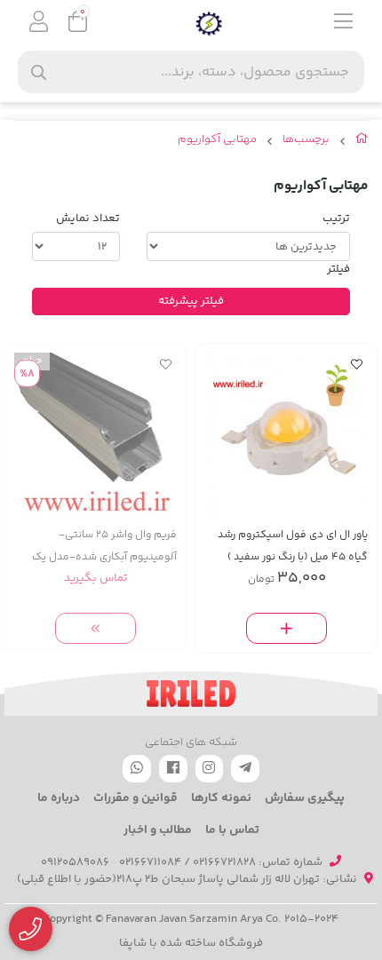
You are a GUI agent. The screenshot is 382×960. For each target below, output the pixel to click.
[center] (38, 72)
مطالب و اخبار (157, 830)
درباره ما (58, 798)
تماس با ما (232, 830)
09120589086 (75, 862)
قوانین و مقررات (135, 798)
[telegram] (245, 768)
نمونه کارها (221, 798)
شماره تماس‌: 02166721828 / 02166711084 (220, 862)
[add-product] (287, 628)
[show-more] (96, 628)
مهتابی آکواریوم (217, 139)
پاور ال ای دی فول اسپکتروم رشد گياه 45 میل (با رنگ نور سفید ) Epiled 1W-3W (293, 547)
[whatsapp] (137, 768)
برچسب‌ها (306, 139)
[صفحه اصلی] (362, 142)
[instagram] (210, 768)
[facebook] (173, 768)
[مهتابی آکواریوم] (191, 693)
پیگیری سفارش (305, 798)
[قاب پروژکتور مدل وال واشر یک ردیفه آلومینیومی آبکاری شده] (95, 434)
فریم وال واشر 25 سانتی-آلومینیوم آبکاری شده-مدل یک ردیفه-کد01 (104, 547)
